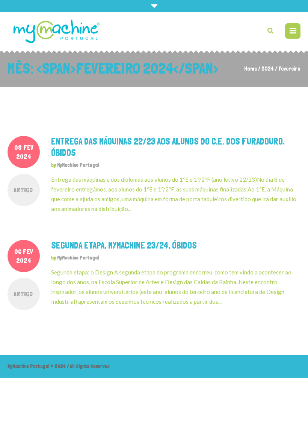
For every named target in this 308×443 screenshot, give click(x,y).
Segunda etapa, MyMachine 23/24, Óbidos (124, 245)
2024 (267, 68)
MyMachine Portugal (78, 165)
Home (250, 68)
